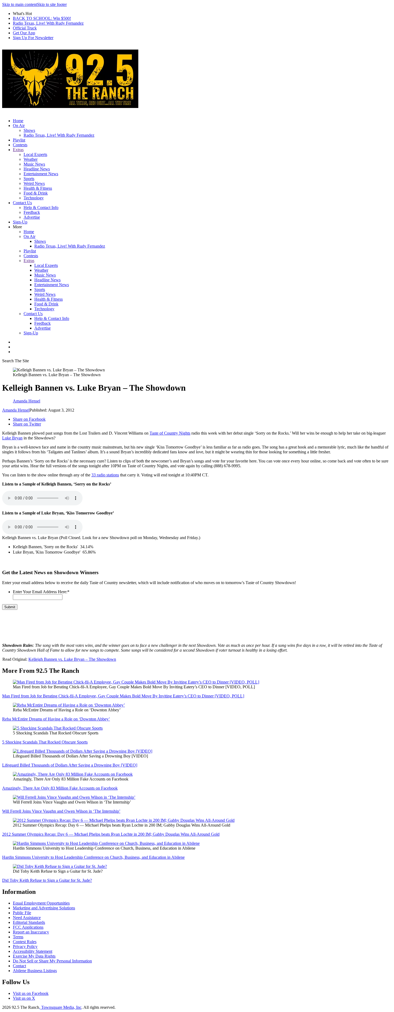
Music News (34, 164)
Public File (22, 912)
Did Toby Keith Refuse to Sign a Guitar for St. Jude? (47, 880)
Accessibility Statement (32, 951)
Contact (19, 966)
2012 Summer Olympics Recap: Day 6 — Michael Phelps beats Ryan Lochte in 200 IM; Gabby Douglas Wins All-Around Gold (111, 834)
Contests (20, 145)
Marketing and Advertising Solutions (44, 908)
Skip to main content (19, 4)
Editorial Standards (29, 922)
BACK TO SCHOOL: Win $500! (42, 18)
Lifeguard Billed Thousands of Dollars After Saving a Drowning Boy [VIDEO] (69, 765)
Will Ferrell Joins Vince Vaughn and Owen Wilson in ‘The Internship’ (61, 811)
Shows (29, 130)
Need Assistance (27, 917)
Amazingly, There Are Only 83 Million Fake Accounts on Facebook (60, 788)
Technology (34, 198)
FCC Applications (28, 927)
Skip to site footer (52, 4)
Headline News (37, 169)
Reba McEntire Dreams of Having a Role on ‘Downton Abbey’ (56, 719)
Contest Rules (24, 941)
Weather (31, 159)
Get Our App (24, 33)
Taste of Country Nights (170, 433)
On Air (19, 125)
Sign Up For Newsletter (33, 37)
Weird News (34, 183)
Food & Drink (36, 193)
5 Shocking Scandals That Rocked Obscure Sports (45, 742)
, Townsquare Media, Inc (60, 1007)
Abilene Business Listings (35, 970)
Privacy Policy (25, 946)
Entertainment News (41, 173)
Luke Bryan (12, 438)
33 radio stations (105, 475)
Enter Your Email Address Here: (41, 591)
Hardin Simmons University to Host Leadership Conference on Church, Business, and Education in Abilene (93, 857)
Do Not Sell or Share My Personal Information (52, 961)
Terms (18, 937)
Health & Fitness (38, 188)
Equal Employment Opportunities (41, 903)
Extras (18, 149)
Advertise (32, 217)
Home (18, 120)
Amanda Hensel (15, 410)
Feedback (32, 212)
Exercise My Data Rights (34, 956)
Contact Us (22, 202)
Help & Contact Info (41, 207)
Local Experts (35, 154)
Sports (29, 178)
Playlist (19, 140)
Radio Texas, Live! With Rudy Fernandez (48, 23)
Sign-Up (20, 222)
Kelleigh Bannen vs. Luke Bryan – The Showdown (72, 659)
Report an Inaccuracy (31, 932)
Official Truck (25, 28)
